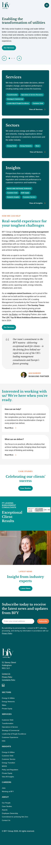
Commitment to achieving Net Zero (15, 817)
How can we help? (13, 409)
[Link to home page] (6, 5)
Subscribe (43, 621)
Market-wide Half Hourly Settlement (19, 188)
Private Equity (7, 709)
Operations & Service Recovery (32, 95)
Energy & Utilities (8, 698)
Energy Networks (26, 146)
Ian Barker (13, 314)
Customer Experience (10, 737)
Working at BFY (8, 791)
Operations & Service (10, 727)
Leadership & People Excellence (18, 103)
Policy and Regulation (10, 770)
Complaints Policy (8, 680)
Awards (4, 810)
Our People (6, 803)
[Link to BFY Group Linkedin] (3, 685)
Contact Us (6, 674)
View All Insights (8, 777)
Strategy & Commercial (15, 99)
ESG (3, 741)
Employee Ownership (10, 813)
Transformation (12, 95)
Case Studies (7, 806)
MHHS (4, 766)
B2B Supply (25, 193)
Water (38, 146)
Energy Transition (8, 763)
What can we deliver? (14, 439)
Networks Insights (13, 197)
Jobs (3, 788)
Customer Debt (38, 103)
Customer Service (29, 197)
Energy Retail (11, 146)
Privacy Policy (7, 633)
